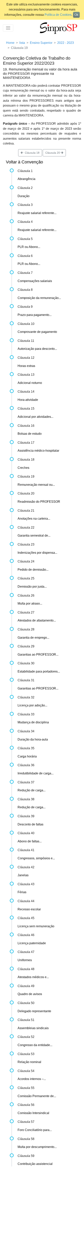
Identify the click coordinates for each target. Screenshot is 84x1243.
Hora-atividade (28, 399)
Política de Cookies (58, 14)
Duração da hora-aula (33, 739)
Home (10, 42)
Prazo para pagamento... (35, 314)
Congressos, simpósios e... (36, 858)
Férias (22, 892)
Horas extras (26, 366)
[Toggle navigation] (8, 28)
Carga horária (27, 756)
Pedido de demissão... (33, 569)
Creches (23, 467)
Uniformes (25, 960)
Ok (76, 14)
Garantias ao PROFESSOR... (38, 654)
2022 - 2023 (65, 42)
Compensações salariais (35, 281)
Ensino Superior (41, 42)
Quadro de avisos (30, 994)
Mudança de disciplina (33, 722)
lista (22, 42)
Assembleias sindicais (33, 1028)
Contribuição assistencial (35, 1163)
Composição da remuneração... (39, 298)
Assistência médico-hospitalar (38, 450)
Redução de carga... (32, 790)
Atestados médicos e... (33, 977)
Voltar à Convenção (24, 162)
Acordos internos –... (32, 1079)
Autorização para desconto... (37, 348)
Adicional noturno (30, 382)
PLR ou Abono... (29, 247)
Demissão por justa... (32, 586)
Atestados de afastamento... (37, 620)
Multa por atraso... (30, 603)
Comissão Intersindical (33, 1113)
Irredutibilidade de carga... (36, 773)
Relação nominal (29, 1062)
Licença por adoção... (32, 705)
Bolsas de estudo (30, 433)
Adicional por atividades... (35, 416)
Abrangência (26, 179)
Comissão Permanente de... (37, 1096)
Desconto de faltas (30, 824)
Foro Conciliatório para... (35, 1130)
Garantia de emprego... (33, 637)
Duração (23, 196)
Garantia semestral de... (34, 535)
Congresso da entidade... (35, 1045)
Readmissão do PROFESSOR (39, 501)
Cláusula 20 (53, 152)
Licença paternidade (32, 943)
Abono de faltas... (30, 841)
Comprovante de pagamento (37, 331)
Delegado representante (34, 1011)
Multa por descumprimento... (37, 1147)
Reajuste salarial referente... (37, 213)
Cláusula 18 (31, 152)
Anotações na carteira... (34, 518)
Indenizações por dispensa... (37, 552)
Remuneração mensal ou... (36, 484)
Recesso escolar (29, 909)
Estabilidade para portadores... (39, 671)
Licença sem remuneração (36, 926)
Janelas (23, 875)
